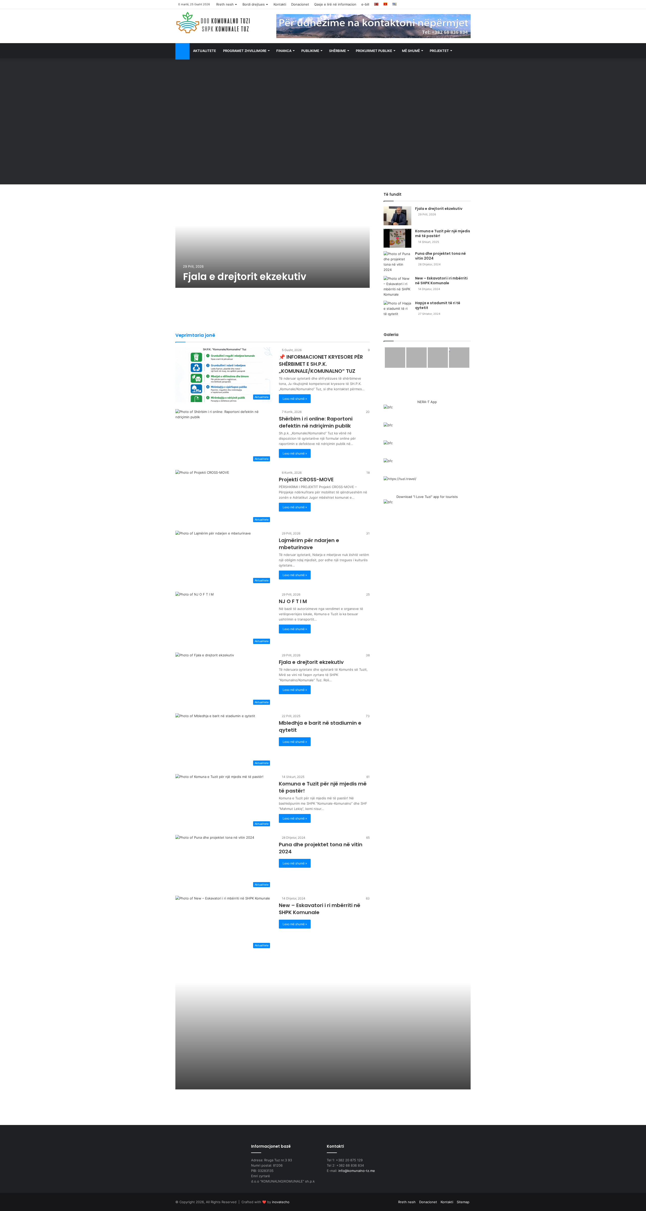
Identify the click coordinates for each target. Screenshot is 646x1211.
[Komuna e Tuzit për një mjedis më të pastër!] (397, 238)
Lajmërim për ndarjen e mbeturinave (309, 544)
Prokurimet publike (374, 51)
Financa (283, 51)
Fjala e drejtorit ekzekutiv (244, 276)
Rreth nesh (225, 4)
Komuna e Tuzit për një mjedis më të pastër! (442, 234)
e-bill (365, 4)
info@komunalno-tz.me (356, 1171)
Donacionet (300, 4)
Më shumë (411, 51)
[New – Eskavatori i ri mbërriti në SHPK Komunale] (397, 286)
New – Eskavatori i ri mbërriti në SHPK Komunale (441, 281)
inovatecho (280, 1202)
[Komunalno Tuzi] (213, 22)
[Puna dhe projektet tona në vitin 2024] (397, 261)
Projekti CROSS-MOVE (306, 479)
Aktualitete (204, 51)
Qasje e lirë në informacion (335, 4)
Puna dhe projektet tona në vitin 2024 (440, 256)
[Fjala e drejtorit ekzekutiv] (272, 240)
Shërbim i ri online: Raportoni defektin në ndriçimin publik (316, 422)
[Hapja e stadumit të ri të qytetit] (397, 310)
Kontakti (280, 4)
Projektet (439, 51)
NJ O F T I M (293, 601)
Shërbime (337, 51)
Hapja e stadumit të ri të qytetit (437, 305)
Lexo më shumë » (295, 399)
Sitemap (463, 1202)
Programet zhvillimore (244, 51)
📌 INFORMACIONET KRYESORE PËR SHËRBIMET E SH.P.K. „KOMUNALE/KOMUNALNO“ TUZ (321, 364)
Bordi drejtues (254, 4)
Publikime (310, 51)
